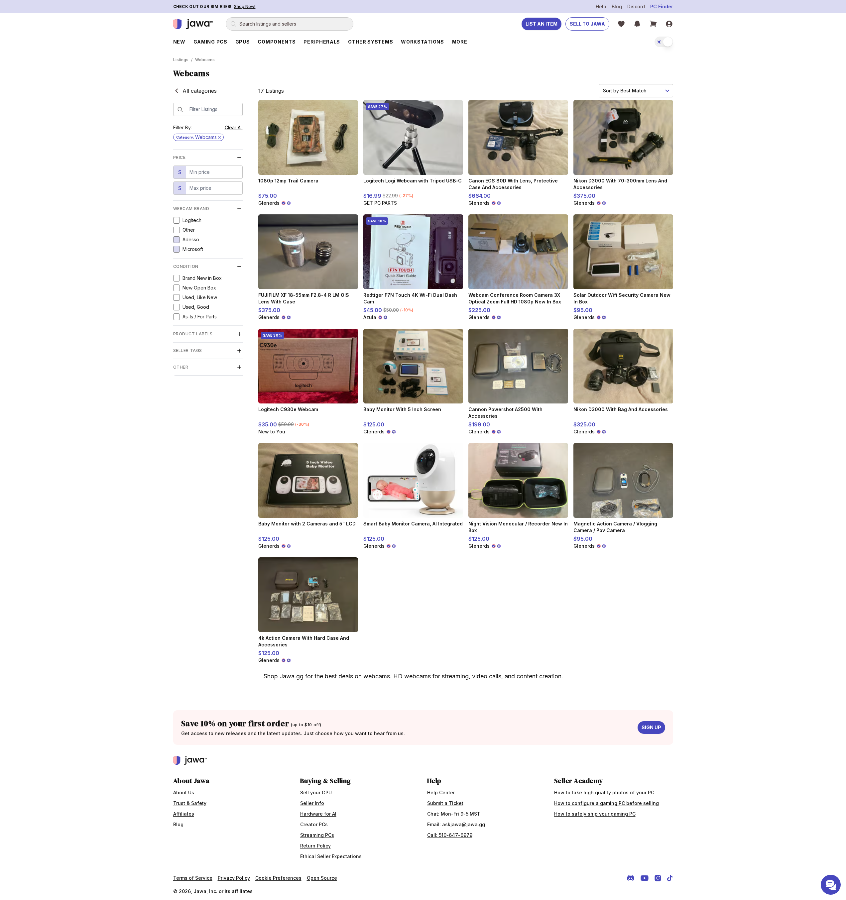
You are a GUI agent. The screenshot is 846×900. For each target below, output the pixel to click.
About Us (183, 792)
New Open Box (199, 287)
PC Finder (661, 6)
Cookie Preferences (278, 878)
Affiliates (183, 814)
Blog (617, 6)
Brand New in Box (202, 278)
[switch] (664, 42)
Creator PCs (314, 824)
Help (601, 6)
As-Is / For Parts (199, 316)
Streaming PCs (317, 835)
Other (188, 230)
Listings (180, 59)
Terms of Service (192, 878)
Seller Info (312, 803)
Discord (636, 6)
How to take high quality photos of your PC (604, 792)
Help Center (441, 792)
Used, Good (195, 307)
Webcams (205, 59)
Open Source (322, 878)
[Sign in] (669, 24)
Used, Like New (199, 297)
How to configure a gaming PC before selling (606, 803)
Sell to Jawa (587, 24)
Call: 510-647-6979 (449, 835)
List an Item (541, 24)
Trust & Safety (189, 803)
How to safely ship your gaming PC (595, 814)
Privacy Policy (234, 878)
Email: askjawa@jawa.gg (456, 824)
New (179, 42)
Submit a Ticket (445, 803)
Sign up (651, 727)
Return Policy (315, 845)
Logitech (191, 220)
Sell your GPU (316, 792)
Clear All (234, 127)
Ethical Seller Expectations (331, 856)
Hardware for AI (318, 814)
